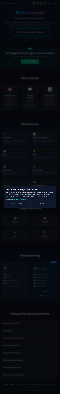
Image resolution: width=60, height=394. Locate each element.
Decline (42, 204)
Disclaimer (23, 199)
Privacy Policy (15, 199)
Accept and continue (17, 204)
